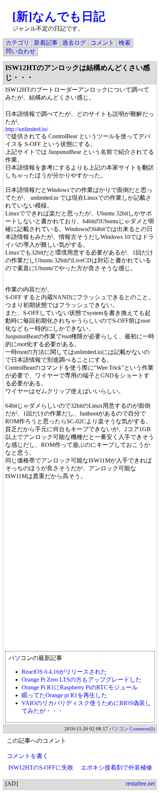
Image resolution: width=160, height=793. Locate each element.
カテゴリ (17, 43)
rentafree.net (140, 783)
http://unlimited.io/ (26, 129)
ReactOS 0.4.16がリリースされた (64, 672)
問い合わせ (20, 51)
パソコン (118, 729)
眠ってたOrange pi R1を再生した (64, 695)
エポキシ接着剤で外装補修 (116, 767)
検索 (125, 43)
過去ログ (74, 43)
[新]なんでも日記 (58, 16)
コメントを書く (27, 756)
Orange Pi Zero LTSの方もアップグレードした (81, 679)
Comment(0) (142, 729)
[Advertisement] (80, 569)
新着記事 (46, 43)
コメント (102, 43)
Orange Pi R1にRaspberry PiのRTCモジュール (80, 687)
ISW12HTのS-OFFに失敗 (40, 767)
